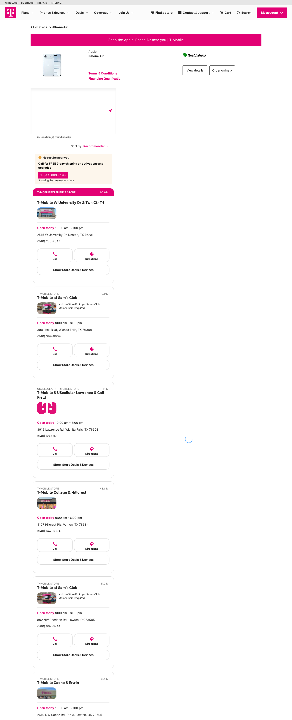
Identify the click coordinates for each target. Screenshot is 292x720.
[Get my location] (110, 111)
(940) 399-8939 (49, 336)
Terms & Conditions (102, 73)
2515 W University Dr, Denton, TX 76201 (65, 235)
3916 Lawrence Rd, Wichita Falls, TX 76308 (68, 429)
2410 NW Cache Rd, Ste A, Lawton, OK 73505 (69, 715)
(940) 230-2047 (48, 241)
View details (195, 70)
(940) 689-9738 (48, 436)
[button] (96, 146)
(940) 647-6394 (48, 531)
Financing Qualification (105, 78)
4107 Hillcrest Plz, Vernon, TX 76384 (62, 524)
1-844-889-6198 (53, 175)
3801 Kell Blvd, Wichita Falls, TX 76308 (64, 330)
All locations (39, 27)
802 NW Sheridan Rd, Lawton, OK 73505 (66, 620)
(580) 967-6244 (48, 626)
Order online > (222, 70)
